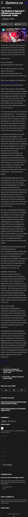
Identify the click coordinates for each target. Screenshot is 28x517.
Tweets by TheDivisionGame (9, 83)
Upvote (6, 390)
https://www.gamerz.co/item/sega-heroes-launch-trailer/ (14, 403)
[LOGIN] (26, 2)
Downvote (21, 390)
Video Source (5, 361)
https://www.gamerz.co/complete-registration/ (13, 409)
